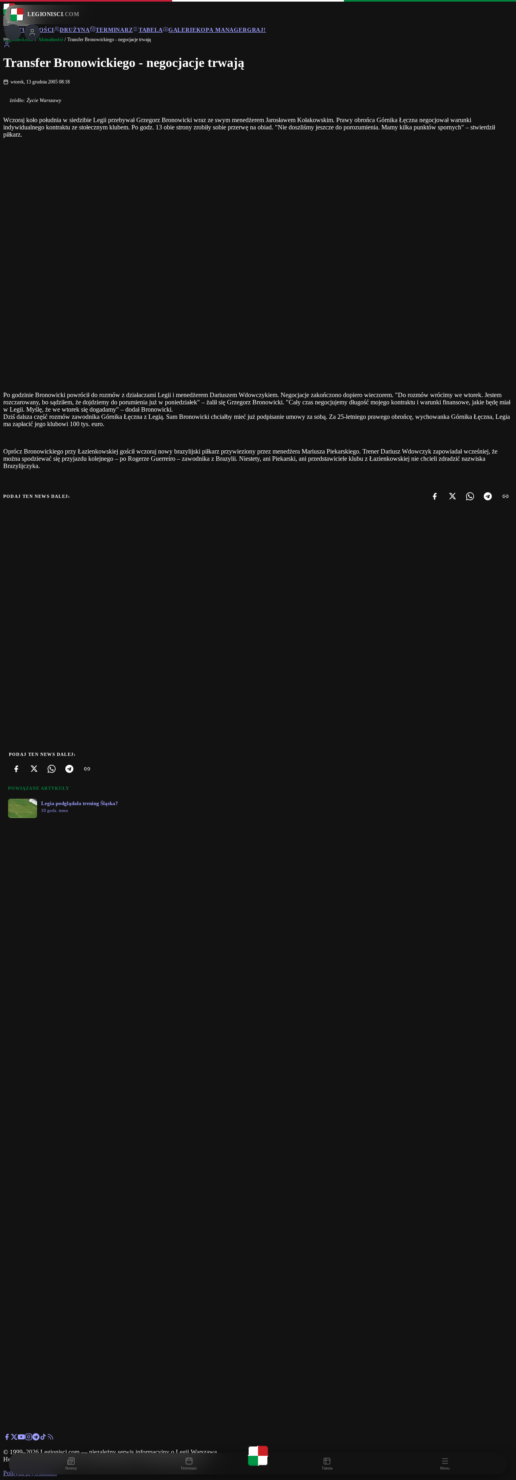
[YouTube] (21, 1438)
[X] (452, 496)
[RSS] (50, 1438)
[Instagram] (28, 1438)
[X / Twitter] (14, 1438)
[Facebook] (434, 496)
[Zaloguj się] (6, 45)
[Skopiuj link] (505, 496)
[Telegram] (488, 496)
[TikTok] (43, 1438)
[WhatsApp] (470, 496)
